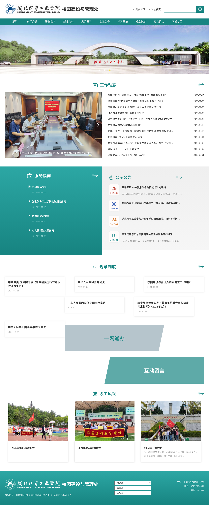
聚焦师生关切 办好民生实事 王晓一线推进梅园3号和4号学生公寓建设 (141, 119)
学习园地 (123, 21)
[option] (104, 49)
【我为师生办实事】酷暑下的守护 (126, 113)
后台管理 (140, 9)
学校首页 (156, 9)
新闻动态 (68, 21)
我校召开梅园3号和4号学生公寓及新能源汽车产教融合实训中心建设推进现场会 (141, 143)
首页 (14, 21)
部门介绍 (32, 21)
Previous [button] (8, 125)
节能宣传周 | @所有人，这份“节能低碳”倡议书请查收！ (137, 95)
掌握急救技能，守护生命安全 (123, 149)
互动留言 (159, 21)
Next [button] (98, 125)
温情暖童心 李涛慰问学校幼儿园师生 (127, 155)
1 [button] (100, 71)
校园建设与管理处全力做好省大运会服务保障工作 (134, 107)
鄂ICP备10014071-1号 (61, 495)
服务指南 (50, 21)
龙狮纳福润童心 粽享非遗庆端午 (125, 125)
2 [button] (105, 71)
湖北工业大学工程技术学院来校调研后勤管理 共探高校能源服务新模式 (141, 131)
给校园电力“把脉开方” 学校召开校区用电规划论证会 (136, 101)
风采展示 (86, 21)
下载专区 (177, 21)
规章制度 (141, 21)
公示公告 (105, 21)
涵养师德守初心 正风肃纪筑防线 (125, 137)
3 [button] (110, 71)
